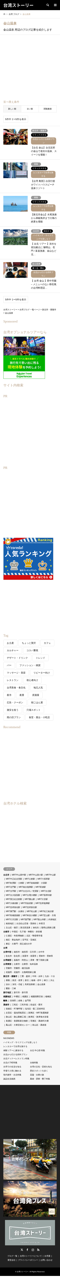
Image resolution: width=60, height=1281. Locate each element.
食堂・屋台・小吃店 (39, 717)
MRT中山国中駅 (19, 875)
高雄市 (6, 1004)
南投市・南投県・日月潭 (25, 952)
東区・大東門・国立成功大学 (19, 944)
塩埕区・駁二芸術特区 (35, 1009)
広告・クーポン (15, 702)
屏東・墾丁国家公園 (39, 960)
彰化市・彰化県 (13, 956)
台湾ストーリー (22, 1272)
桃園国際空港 (37, 996)
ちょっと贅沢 (29, 643)
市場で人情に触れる (12, 1071)
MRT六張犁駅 (44, 879)
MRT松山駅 (32, 911)
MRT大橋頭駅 (12, 903)
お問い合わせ (46, 1260)
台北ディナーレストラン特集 (16, 1058)
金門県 (28, 1000)
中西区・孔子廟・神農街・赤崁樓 (27, 931)
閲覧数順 (48, 109)
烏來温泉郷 (30, 984)
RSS (38, 1250)
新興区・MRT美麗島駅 (38, 1013)
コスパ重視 (32, 650)
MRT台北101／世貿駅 (28, 891)
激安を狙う (12, 710)
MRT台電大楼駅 (30, 895)
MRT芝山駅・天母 (48, 915)
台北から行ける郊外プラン (15, 1054)
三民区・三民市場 (20, 1004)
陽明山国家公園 (48, 927)
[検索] (47, 5)
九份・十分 (50, 976)
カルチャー (12, 650)
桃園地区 (7, 996)
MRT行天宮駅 (12, 919)
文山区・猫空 (12, 927)
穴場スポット (33, 710)
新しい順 (12, 109)
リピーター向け (42, 672)
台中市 (41, 952)
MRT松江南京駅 (47, 911)
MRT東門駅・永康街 (15, 911)
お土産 (10, 643)
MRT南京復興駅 (26, 887)
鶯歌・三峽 (11, 988)
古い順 (30, 109)
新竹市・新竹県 (21, 992)
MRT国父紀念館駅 (14, 899)
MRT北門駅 (11, 887)
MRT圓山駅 (30, 899)
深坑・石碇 (17, 984)
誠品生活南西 (9, 1079)
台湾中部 (7, 952)
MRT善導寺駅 (46, 895)
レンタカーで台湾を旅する (15, 1046)
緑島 (20, 1000)
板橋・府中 (36, 980)
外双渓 (42, 923)
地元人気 (38, 687)
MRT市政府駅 (27, 903)
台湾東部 (7, 964)
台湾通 (47, 1256)
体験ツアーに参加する (13, 1050)
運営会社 (12, 1260)
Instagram (33, 1250)
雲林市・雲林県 (46, 956)
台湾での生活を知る (12, 1066)
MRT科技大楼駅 (30, 915)
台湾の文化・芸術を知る (41, 1066)
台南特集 (34, 1062)
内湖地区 (52, 919)
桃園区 (25, 996)
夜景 (22, 695)
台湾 (5, 948)
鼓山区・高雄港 (39, 1025)
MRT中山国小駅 (36, 875)
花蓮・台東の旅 (37, 1075)
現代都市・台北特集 (12, 1075)
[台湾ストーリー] (30, 1243)
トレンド (40, 657)
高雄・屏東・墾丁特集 (40, 1079)
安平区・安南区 (29, 940)
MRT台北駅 (46, 891)
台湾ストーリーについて (31, 1256)
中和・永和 (37, 976)
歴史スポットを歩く (39, 1071)
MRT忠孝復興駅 (43, 903)
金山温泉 (41, 984)
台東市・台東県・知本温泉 (26, 964)
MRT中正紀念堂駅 (14, 879)
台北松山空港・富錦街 (26, 923)
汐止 (52, 980)
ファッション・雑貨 (30, 665)
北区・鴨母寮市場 (34, 936)
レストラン (12, 680)
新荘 (27, 980)
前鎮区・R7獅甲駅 (14, 1009)
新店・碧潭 (17, 980)
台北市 (6, 875)
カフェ (47, 643)
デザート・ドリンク (17, 657)
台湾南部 (7, 960)
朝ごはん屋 (37, 702)
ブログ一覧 (12, 1256)
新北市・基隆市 (10, 976)
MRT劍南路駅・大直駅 (37, 883)
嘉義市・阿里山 (21, 960)
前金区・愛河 (36, 1004)
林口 (46, 980)
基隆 (8, 980)
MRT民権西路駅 (13, 915)
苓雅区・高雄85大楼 (39, 1021)
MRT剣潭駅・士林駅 (15, 883)
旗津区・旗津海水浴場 (38, 1017)
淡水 (8, 984)
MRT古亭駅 (11, 891)
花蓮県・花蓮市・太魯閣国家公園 (21, 972)
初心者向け (32, 680)
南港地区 (10, 923)
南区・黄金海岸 (13, 940)
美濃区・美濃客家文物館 (17, 1021)
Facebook (27, 1250)
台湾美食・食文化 (16, 687)
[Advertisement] (30, 68)
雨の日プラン (14, 717)
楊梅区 (48, 996)
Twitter (22, 1250)
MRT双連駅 (41, 887)
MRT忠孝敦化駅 (13, 907)
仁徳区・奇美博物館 (15, 936)
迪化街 (36, 927)
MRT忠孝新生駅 (30, 907)
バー (9, 665)
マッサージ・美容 (16, 672)
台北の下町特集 (10, 1062)
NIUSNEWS (8, 1038)
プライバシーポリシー (28, 1260)
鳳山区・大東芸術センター (18, 1025)
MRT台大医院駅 (13, 895)
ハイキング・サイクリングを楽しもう (20, 1042)
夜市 (9, 695)
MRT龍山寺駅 (40, 919)
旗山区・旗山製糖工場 (16, 1017)
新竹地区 (7, 992)
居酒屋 (35, 695)
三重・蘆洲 (25, 976)
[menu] (55, 5)
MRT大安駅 (43, 899)
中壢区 (17, 996)
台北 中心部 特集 (37, 1050)
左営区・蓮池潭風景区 (16, 1013)
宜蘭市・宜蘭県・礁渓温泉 (18, 968)
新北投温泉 (25, 927)
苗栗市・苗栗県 (29, 956)
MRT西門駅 (26, 919)
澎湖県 (13, 1000)
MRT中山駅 (51, 875)
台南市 (6, 931)
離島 (5, 1000)
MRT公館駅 (30, 879)
